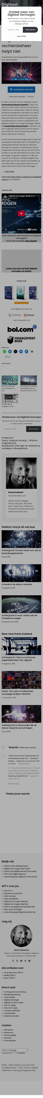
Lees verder (21, 36)
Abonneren (30, 29)
